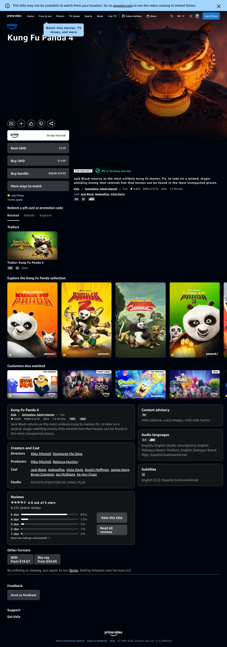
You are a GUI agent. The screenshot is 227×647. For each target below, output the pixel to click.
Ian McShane (65, 474)
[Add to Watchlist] (21, 124)
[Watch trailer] (11, 124)
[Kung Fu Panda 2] (86, 320)
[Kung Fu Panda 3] (195, 320)
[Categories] (191, 16)
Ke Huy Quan (87, 474)
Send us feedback (97, 640)
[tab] (13, 215)
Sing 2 (86, 384)
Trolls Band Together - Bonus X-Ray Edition (195, 384)
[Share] (51, 124)
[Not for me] (41, 124)
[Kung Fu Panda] (32, 320)
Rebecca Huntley (65, 462)
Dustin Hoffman (97, 470)
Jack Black (87, 194)
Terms (73, 570)
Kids (76, 188)
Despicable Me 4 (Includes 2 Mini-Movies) (32, 384)
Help (112, 640)
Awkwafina (102, 194)
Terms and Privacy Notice (70, 640)
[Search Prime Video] (172, 16)
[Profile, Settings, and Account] (197, 16)
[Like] (31, 124)
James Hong (120, 470)
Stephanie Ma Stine (67, 454)
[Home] (14, 16)
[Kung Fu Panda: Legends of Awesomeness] (140, 320)
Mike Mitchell (41, 454)
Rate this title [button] (112, 517)
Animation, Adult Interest (101, 188)
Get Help (13, 616)
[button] (31, 538)
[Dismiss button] (218, 6)
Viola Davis (118, 194)
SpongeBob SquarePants (140, 384)
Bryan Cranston (42, 474)
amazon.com (123, 5)
